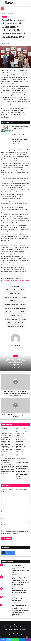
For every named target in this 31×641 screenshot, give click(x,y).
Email (3, 518)
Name (3, 512)
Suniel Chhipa (16, 315)
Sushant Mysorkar (12, 319)
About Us (6, 627)
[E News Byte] (11, 3)
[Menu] (2, 4)
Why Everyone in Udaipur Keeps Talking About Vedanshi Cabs (20, 598)
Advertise (12, 627)
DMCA (25, 627)
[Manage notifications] (27, 637)
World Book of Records (16, 323)
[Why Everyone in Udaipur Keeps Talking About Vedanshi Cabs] (6, 599)
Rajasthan (9, 312)
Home (4, 13)
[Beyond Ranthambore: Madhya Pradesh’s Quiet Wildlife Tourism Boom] (6, 591)
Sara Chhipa (21, 312)
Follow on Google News (20, 629)
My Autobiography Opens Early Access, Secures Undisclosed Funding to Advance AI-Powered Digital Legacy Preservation (20, 580)
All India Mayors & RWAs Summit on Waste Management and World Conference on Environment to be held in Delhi (22, 444)
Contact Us (19, 627)
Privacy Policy (9, 629)
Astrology (10, 13)
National (4, 17)
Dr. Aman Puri (15, 293)
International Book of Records (16, 304)
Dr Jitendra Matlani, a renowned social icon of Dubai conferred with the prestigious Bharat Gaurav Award (8, 468)
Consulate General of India (16, 290)
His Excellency (16, 301)
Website (3, 524)
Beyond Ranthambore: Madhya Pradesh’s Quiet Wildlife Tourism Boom (19, 590)
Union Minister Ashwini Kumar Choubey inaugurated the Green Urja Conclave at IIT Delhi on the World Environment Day (7, 444)
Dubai (25, 297)
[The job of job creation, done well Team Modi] (6, 128)
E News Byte (7, 40)
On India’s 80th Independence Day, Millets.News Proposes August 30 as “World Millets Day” (20, 568)
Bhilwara (16, 286)
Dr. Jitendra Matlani (11, 297)
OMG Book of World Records (15, 308)
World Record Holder (16, 326)
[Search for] (29, 4)
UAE (24, 319)
